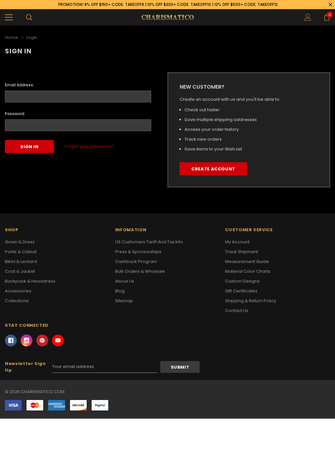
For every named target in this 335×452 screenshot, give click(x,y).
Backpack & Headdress (30, 281)
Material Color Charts (247, 271)
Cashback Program (136, 261)
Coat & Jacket (20, 271)
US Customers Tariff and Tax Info (149, 242)
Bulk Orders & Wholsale (140, 271)
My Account (237, 242)
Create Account (213, 169)
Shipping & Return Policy (250, 301)
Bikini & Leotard (21, 261)
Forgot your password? (89, 146)
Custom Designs (242, 281)
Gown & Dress (20, 242)
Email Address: (19, 85)
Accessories (18, 291)
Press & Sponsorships (138, 252)
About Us (124, 281)
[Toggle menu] (9, 17)
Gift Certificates (241, 291)
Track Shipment (241, 252)
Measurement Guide (247, 261)
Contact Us (236, 310)
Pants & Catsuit (21, 252)
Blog (120, 291)
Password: (15, 113)
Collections (17, 301)
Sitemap (124, 301)
